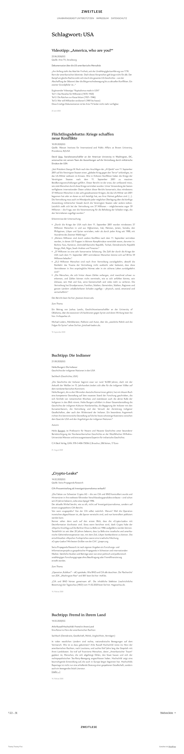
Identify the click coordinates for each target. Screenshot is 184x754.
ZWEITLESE (92, 11)
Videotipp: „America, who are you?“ (82, 50)
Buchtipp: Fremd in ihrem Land (79, 615)
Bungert (61, 430)
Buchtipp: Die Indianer (71, 355)
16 (16, 712)
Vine (60, 156)
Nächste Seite (168, 712)
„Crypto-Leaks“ (65, 473)
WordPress (172, 746)
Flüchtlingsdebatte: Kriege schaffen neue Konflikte (83, 136)
